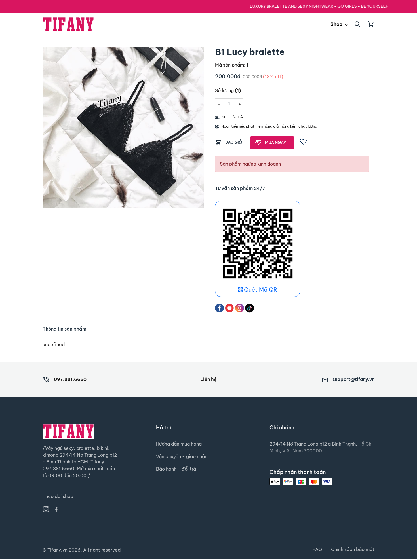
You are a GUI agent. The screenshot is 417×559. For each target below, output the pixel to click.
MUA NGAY (275, 142)
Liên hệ (208, 379)
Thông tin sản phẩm (64, 329)
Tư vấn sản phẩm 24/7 (240, 188)
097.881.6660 (70, 379)
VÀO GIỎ (233, 142)
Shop (336, 24)
